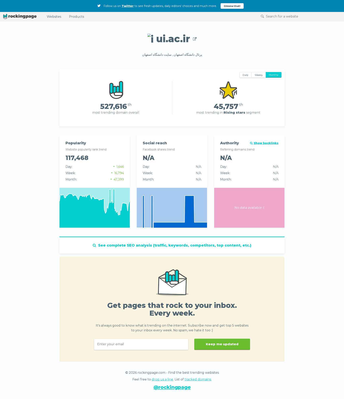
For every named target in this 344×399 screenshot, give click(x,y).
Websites (54, 17)
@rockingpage (172, 387)
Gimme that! (232, 6)
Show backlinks (266, 143)
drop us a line (162, 379)
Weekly (259, 74)
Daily (246, 74)
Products (76, 17)
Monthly (274, 74)
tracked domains (198, 379)
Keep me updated (222, 344)
